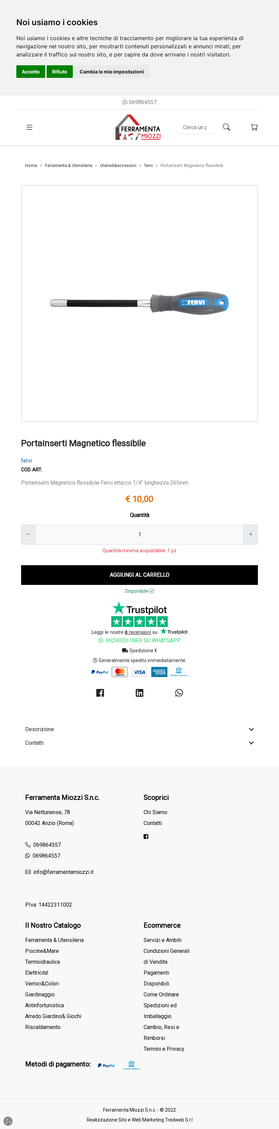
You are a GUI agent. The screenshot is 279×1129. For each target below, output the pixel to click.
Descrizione (39, 729)
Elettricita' (36, 973)
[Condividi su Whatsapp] (179, 693)
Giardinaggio (40, 994)
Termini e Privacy (164, 1049)
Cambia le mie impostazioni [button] (112, 71)
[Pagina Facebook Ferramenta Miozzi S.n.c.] (146, 836)
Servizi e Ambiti (162, 940)
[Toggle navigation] (29, 127)
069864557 (142, 102)
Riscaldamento (43, 1027)
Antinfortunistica (44, 1005)
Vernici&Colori (42, 983)
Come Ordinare (161, 994)
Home (31, 165)
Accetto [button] (31, 71)
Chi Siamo (155, 812)
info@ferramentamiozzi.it (63, 872)
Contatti (34, 743)
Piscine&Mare (42, 951)
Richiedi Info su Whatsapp (143, 640)
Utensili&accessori (118, 165)
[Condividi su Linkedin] (139, 693)
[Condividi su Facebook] (100, 693)
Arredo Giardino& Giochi (53, 1016)
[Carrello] (254, 127)
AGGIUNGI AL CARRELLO (139, 575)
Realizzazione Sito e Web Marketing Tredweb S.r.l (140, 1120)
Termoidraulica (42, 962)
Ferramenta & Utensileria (68, 165)
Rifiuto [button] (59, 71)
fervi (148, 165)
